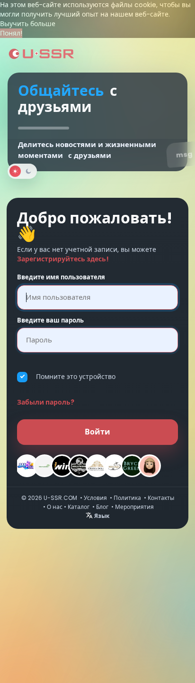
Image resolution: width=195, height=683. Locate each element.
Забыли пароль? (45, 402)
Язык (101, 516)
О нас (54, 507)
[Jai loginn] (27, 466)
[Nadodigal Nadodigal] (114, 466)
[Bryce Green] (132, 466)
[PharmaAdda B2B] (44, 466)
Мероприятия (134, 507)
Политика (127, 498)
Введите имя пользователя (61, 277)
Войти (97, 431)
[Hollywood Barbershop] (79, 466)
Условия (95, 498)
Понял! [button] (11, 33)
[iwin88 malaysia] (62, 466)
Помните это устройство (75, 376)
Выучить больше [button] (27, 23)
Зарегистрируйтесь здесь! (63, 259)
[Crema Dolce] (97, 466)
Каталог (78, 507)
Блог (102, 507)
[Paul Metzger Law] (150, 466)
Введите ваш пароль (50, 320)
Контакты (161, 498)
